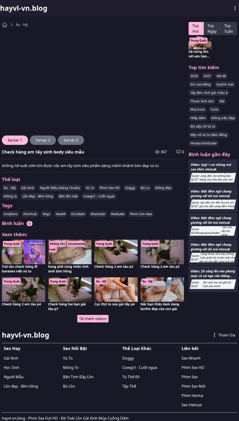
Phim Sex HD (110, 188)
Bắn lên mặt (68, 196)
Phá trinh (197, 109)
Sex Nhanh (191, 358)
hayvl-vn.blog (23, 8)
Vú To (90, 188)
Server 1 (15, 140)
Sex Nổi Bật (75, 348)
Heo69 (61, 214)
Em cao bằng (200, 84)
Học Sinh (11, 367)
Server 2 (71, 140)
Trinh (215, 109)
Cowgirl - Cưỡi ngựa (99, 196)
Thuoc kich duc (202, 101)
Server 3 (43, 140)
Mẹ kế (221, 76)
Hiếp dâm (198, 118)
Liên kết (190, 348)
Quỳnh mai (225, 84)
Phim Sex (190, 376)
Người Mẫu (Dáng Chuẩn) (60, 188)
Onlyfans (11, 214)
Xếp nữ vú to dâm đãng (208, 134)
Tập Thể (129, 386)
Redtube (117, 214)
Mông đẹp (163, 188)
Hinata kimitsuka (203, 143)
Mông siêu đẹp (223, 118)
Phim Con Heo (141, 214)
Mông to (10, 196)
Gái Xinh (27, 188)
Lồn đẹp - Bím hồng (37, 196)
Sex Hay (12, 348)
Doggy (130, 188)
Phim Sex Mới (193, 386)
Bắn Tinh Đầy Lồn (78, 376)
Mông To (71, 367)
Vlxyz (46, 214)
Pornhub (30, 214)
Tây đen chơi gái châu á (209, 92)
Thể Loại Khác (136, 348)
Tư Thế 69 (130, 376)
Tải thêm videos (93, 318)
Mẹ (222, 101)
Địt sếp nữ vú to (202, 126)
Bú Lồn (69, 386)
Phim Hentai (192, 395)
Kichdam (78, 214)
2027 (207, 76)
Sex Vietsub (192, 404)
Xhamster (98, 214)
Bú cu (145, 188)
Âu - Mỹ (22, 24)
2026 (194, 76)
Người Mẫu (14, 376)
